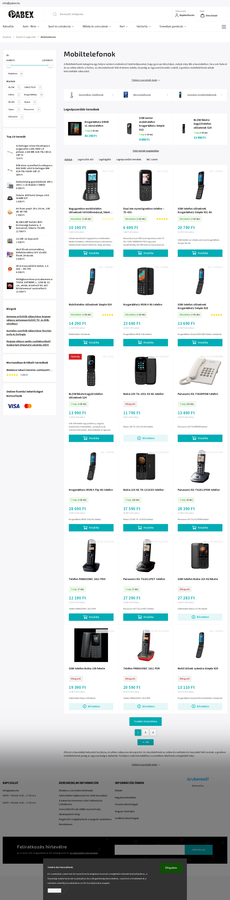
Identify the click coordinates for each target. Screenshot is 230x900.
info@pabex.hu (11, 790)
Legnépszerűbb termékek (128, 159)
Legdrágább (105, 159)
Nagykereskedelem (125, 797)
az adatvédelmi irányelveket (84, 853)
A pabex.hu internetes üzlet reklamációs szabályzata (80, 802)
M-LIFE (13, 102)
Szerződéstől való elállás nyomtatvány (80, 809)
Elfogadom (171, 868)
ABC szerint (152, 159)
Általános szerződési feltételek (76, 790)
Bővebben (148, 438)
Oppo (13, 109)
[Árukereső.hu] (198, 780)
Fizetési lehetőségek (126, 804)
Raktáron (15, 73)
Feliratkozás (198, 850)
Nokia (29, 102)
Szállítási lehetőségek (127, 818)
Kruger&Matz (33, 94)
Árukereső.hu (198, 786)
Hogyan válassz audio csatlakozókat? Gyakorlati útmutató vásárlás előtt (28, 343)
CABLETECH (32, 87)
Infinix (13, 94)
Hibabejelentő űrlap (69, 814)
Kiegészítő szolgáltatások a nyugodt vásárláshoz (85, 819)
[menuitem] (10, 27)
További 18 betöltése (145, 721)
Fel (147, 742)
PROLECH (15, 116)
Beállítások (54, 890)
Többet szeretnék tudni (144, 80)
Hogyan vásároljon (125, 811)
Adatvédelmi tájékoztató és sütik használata (83, 795)
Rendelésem (65, 824)
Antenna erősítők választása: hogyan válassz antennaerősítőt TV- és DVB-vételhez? (28, 320)
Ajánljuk (68, 159)
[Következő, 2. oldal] (145, 732)
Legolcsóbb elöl (85, 159)
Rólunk (118, 790)
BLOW (13, 87)
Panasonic (31, 109)
